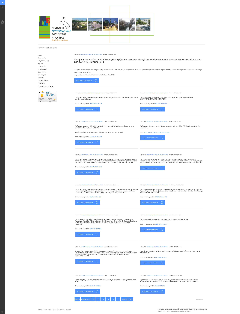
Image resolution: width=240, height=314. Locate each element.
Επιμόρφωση (42, 72)
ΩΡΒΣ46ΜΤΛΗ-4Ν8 (161, 197)
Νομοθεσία (41, 83)
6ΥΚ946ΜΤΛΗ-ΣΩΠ (96, 137)
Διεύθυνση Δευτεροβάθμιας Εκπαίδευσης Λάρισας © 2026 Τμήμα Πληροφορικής (182, 309)
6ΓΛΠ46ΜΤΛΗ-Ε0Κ (95, 197)
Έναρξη (77, 299)
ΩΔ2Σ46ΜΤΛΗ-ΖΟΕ (163, 132)
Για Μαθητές (42, 66)
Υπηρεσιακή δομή (43, 61)
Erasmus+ (41, 77)
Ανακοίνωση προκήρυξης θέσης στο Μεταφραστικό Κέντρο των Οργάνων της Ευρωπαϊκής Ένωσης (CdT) (170, 252)
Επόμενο (124, 299)
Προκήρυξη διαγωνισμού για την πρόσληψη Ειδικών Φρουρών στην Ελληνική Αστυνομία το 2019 (105, 280)
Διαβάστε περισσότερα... (84, 81)
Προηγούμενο (85, 299)
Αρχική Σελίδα (52, 48)
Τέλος (130, 299)
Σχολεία (40, 63)
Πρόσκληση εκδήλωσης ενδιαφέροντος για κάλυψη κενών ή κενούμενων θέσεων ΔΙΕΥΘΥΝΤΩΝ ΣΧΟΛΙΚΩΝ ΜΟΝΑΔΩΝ (166, 98)
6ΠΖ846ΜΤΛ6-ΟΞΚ (160, 257)
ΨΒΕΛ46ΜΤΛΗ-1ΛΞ (95, 228)
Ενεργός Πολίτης (43, 80)
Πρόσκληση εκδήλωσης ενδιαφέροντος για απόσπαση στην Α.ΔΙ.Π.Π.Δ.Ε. (164, 220)
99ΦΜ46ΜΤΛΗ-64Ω (96, 167)
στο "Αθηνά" (42, 75)
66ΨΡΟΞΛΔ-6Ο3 (160, 286)
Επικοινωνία (42, 58)
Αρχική (40, 55)
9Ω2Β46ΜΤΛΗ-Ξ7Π (161, 224)
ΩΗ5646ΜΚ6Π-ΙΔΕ (95, 286)
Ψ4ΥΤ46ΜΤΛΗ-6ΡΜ (161, 103)
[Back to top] (2, 311)
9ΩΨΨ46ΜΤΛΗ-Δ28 (96, 103)
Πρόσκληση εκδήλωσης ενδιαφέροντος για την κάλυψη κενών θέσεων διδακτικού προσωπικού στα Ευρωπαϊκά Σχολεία (106, 98)
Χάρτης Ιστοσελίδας (59, 309)
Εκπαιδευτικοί (42, 69)
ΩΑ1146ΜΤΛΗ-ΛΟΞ (150, 132)
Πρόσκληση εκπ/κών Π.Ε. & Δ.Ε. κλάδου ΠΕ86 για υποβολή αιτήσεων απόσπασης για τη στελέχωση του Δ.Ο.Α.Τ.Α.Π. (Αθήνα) (104, 127)
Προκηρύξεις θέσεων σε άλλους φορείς (91, 54)
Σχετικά (68, 309)
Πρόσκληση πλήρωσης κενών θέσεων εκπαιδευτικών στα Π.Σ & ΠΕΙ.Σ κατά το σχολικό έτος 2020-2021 (170, 127)
